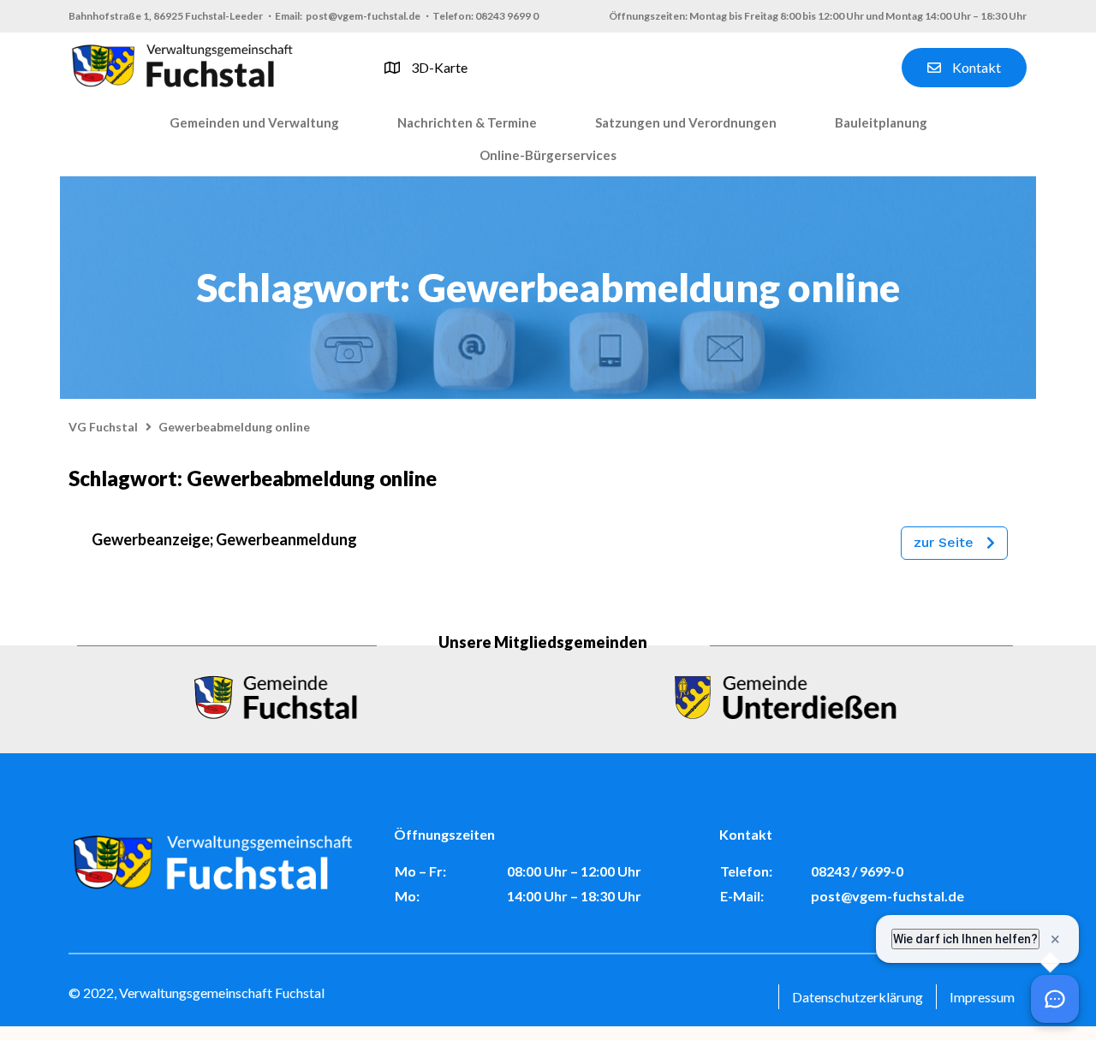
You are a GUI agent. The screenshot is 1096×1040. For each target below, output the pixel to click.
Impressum (982, 997)
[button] (254, 123)
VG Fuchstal (103, 426)
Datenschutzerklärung (857, 997)
